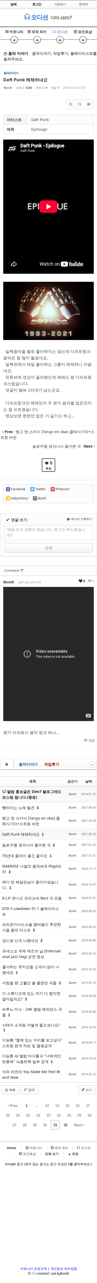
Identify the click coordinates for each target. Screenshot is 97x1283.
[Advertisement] (48, 1218)
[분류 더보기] (92, 764)
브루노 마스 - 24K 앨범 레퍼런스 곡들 (32, 1012)
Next (78, 1125)
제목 (32, 781)
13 (47, 1105)
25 (79, 1115)
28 (24, 1125)
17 (88, 1105)
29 (35, 1125)
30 (45, 1125)
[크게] (70, 104)
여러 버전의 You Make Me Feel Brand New (31, 1074)
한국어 (83, 4)
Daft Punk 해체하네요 (25, 80)
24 (69, 1115)
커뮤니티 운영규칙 (33, 1268)
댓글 (91, 740)
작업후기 (51, 764)
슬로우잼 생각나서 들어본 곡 (27, 844)
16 (77, 1105)
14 (57, 1105)
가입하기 (60, 4)
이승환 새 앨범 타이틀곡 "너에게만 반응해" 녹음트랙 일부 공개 (31, 1058)
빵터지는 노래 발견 (19, 807)
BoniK (8, 88)
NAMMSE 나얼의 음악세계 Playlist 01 (31, 869)
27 (14, 1125)
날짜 (88, 781)
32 (65, 1125)
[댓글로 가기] (88, 104)
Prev (13, 1105)
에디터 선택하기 (81, 519)
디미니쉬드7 (61, 17)
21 (38, 1115)
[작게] (79, 104)
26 (89, 1115)
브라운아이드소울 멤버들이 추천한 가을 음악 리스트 (31, 927)
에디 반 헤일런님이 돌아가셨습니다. (30, 884)
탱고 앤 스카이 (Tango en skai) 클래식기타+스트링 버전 (31, 821)
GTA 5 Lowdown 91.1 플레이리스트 (30, 911)
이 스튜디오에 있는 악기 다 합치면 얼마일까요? (31, 996)
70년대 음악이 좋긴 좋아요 (25, 855)
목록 (12, 1090)
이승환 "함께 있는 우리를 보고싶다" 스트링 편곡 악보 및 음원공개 (32, 1042)
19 (18, 1115)
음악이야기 (28, 764)
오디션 (39, 17)
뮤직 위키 (39, 31)
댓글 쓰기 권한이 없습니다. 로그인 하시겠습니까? (46, 532)
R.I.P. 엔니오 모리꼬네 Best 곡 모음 (32, 898)
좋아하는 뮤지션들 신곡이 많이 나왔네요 (30, 969)
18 (7, 1115)
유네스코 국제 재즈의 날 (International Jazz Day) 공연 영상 (31, 953)
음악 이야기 (17, 53)
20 (28, 1115)
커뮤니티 (16, 31)
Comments (14, 570)
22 (48, 1115)
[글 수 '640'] (8, 764)
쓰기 (88, 1090)
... (37, 1105)
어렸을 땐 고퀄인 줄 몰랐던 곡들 (30, 982)
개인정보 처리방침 (63, 1268)
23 (59, 1115)
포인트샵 (84, 31)
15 (67, 1105)
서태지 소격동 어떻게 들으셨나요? (31, 1025)
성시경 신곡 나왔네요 (20, 940)
